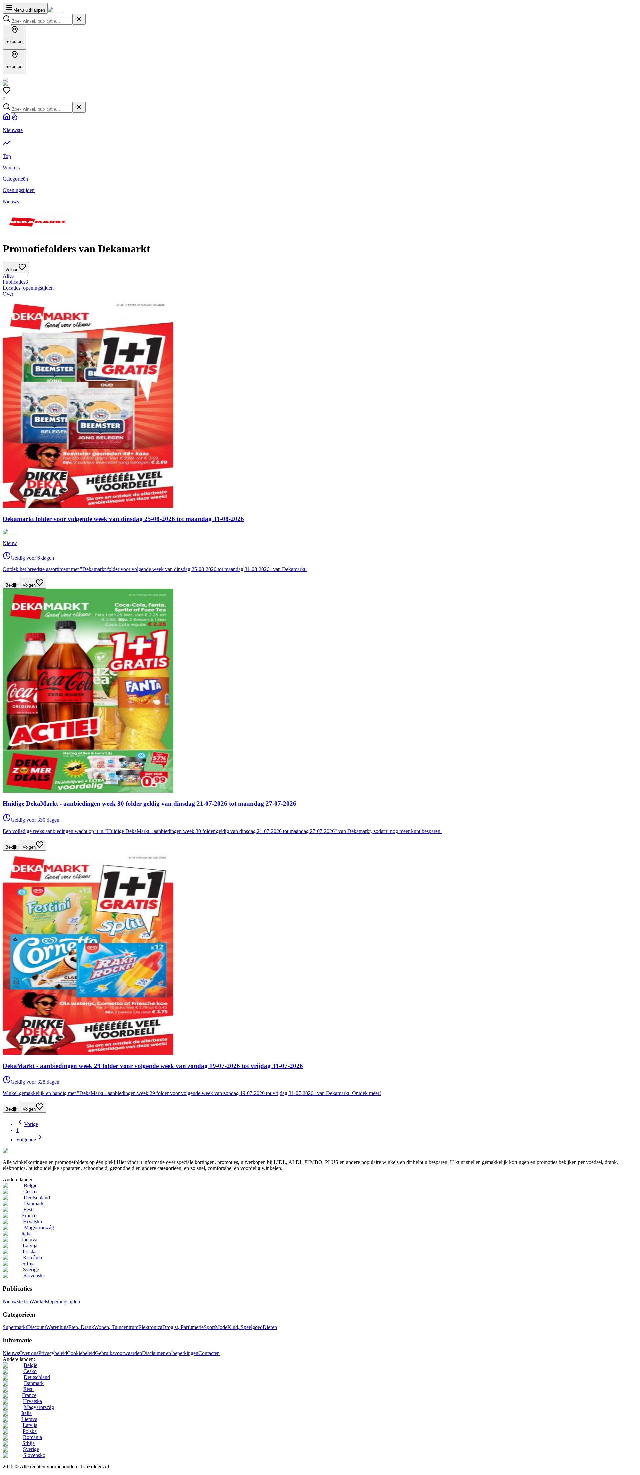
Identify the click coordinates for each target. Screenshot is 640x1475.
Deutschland (37, 1197)
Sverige (31, 1269)
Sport (209, 1327)
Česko (30, 1191)
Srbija (28, 1263)
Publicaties (15, 282)
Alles (8, 276)
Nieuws (11, 1353)
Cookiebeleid (81, 1353)
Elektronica (150, 1327)
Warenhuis (57, 1327)
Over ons (28, 1353)
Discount (36, 1327)
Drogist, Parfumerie (183, 1327)
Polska (30, 1251)
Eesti (28, 1209)
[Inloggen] (5, 79)
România (32, 1257)
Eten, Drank (81, 1327)
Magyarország (39, 1227)
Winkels (39, 1301)
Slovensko (34, 1275)
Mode (221, 1327)
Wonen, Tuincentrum (116, 1327)
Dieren (270, 1327)
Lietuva (29, 1239)
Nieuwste (13, 1301)
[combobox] (41, 21)
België (30, 1185)
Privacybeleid (52, 1353)
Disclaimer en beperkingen (170, 1353)
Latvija (30, 1245)
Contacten (209, 1353)
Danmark (34, 1203)
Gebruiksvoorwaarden (118, 1353)
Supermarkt (15, 1327)
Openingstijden (64, 1301)
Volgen (29, 585)
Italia (26, 1233)
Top (27, 1301)
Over (8, 294)
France (29, 1215)
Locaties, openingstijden (28, 288)
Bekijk (11, 585)
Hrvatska (32, 1221)
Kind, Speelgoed (245, 1327)
